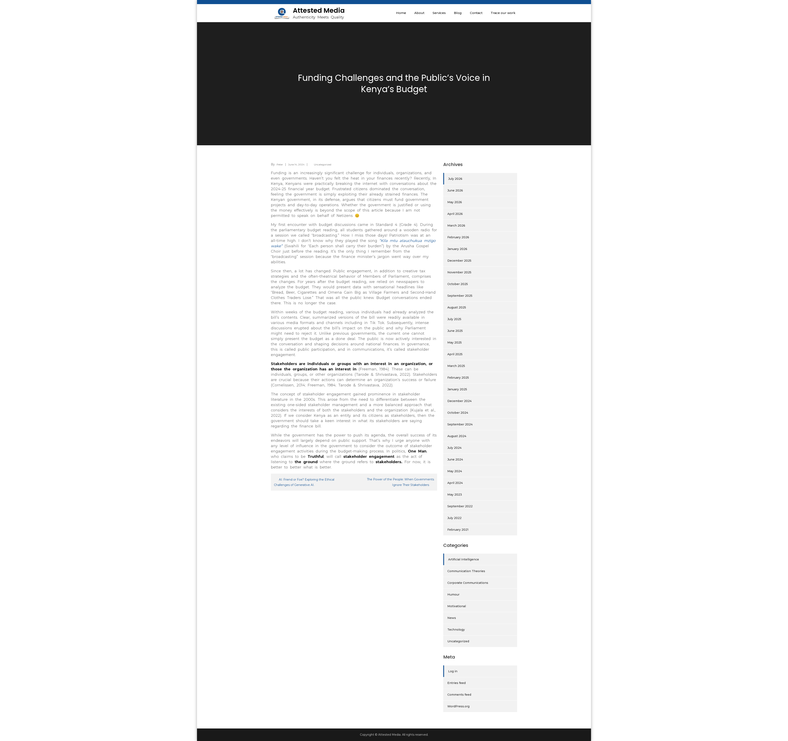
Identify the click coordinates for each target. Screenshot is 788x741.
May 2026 (454, 202)
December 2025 (459, 260)
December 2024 (459, 401)
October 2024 (457, 413)
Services (439, 13)
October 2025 (457, 284)
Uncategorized (322, 164)
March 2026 (456, 225)
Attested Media (319, 10)
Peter (280, 164)
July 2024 (454, 448)
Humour (453, 594)
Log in (452, 671)
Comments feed (459, 694)
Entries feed (456, 683)
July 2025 (454, 319)
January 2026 (457, 249)
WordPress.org (458, 706)
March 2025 (456, 366)
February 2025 (458, 377)
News (451, 618)
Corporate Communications (467, 583)
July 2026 (455, 179)
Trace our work (503, 13)
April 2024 (455, 483)
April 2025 (455, 354)
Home (401, 13)
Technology (456, 629)
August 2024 (456, 436)
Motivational (456, 606)
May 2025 (454, 342)
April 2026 (455, 214)
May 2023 (454, 494)
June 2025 (455, 331)
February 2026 (458, 237)
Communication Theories (466, 571)
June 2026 (455, 190)
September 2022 (460, 506)
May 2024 (454, 471)
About (419, 13)
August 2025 (456, 307)
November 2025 (459, 272)
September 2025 (459, 296)
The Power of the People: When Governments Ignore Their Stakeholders (400, 482)
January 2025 (457, 389)
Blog (458, 13)
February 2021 (457, 529)
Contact (476, 13)
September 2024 (460, 424)
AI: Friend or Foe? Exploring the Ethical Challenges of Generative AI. (304, 482)
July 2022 (454, 518)
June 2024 (455, 459)
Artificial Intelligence (463, 559)
